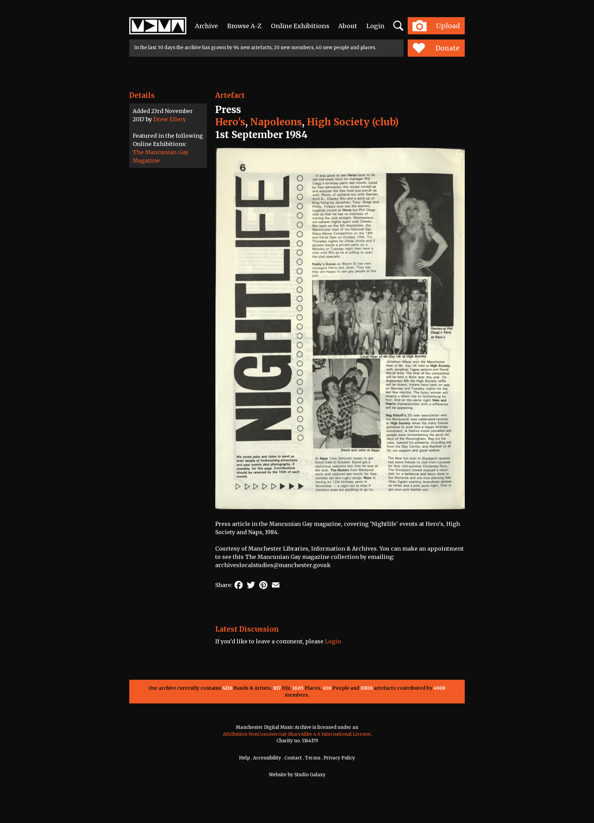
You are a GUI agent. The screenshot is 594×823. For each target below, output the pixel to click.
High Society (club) (353, 122)
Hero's (230, 122)
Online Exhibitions (300, 26)
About (347, 26)
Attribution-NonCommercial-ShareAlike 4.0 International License (297, 734)
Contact (293, 758)
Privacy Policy (339, 758)
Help (244, 758)
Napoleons (276, 122)
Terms (312, 758)
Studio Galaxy (310, 775)
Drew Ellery (169, 119)
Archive (206, 26)
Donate (448, 48)
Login (375, 26)
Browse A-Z (244, 26)
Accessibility (267, 758)
